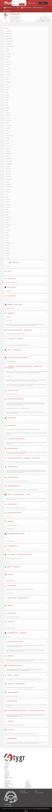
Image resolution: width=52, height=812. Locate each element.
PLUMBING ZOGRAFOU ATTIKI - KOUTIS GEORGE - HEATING (18, 408)
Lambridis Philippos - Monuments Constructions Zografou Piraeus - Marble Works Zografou (24, 679)
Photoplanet (8, 636)
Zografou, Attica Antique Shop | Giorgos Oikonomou (16, 508)
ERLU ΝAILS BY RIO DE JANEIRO (12, 617)
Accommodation (27, 7)
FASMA (7, 299)
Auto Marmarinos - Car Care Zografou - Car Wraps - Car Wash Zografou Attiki (21, 489)
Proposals (7, 775)
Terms (6, 767)
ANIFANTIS (8, 317)
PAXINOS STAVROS (10, 308)
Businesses (9, 7)
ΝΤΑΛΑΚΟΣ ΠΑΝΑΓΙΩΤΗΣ (11, 361)
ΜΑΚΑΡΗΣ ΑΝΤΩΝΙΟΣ (10, 628)
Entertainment (39, 7)
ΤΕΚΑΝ (7, 562)
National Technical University (12, 282)
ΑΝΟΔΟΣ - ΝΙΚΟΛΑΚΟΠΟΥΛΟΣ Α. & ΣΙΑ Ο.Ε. (14, 558)
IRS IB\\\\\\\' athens (10, 541)
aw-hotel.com (28, 785)
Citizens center (9, 516)
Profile (6, 765)
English (42, 3)
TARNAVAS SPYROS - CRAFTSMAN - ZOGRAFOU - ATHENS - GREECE (20, 589)
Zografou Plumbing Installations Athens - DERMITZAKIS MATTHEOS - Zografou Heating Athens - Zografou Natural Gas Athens (25, 413)
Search (21, 4)
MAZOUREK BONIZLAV (10, 580)
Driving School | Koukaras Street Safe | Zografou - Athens (17, 481)
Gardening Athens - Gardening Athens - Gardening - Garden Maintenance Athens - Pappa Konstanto (26, 461)
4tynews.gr (28, 784)
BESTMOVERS (9, 320)
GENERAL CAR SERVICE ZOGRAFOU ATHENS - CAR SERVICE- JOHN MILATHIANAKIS (23, 429)
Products (8, 10)
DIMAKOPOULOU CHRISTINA (12, 696)
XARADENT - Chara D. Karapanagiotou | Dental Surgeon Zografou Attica (20, 687)
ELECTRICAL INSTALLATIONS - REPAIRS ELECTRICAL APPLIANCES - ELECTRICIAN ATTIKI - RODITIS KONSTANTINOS (26, 443)
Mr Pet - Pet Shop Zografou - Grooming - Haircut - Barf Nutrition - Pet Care (21, 733)
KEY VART (8, 376)
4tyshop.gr (28, 782)
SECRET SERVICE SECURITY (11, 394)
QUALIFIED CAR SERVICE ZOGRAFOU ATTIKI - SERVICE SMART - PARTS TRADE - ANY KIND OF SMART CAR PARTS (26, 434)
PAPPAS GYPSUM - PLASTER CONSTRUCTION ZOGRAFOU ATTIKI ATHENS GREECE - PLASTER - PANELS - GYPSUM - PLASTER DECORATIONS (25, 651)
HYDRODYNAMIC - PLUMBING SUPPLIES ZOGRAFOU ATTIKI (18, 345)
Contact (6, 770)
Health (17, 7)
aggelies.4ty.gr (28, 786)
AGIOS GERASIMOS (10, 528)
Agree (26, 810)
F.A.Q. (6, 768)
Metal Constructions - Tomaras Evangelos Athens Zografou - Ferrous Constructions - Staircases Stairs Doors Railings (26, 705)
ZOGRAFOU (8, 291)
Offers (6, 776)
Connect (33, 3)
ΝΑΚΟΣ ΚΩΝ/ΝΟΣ (9, 593)
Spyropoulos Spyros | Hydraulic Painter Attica (15, 725)
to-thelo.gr (28, 787)
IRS (6, 537)
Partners (7, 766)
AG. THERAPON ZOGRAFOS (11, 525)
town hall (8, 266)
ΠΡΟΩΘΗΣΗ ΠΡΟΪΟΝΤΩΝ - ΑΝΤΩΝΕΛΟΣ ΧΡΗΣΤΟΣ (16, 333)
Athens (7, 28)
